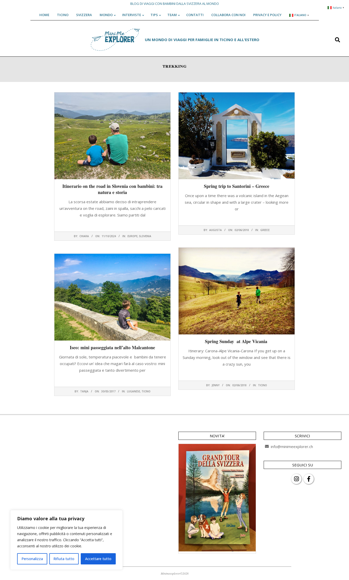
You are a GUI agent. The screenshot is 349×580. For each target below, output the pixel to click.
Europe (132, 236)
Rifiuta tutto (63, 558)
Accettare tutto (98, 558)
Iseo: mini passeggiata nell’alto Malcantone (112, 347)
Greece (265, 230)
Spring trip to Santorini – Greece (236, 186)
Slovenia (145, 236)
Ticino (262, 385)
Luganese (133, 391)
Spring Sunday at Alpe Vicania (237, 341)
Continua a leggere (112, 225)
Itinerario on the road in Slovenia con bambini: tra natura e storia (112, 189)
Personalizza (32, 558)
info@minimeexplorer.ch (292, 446)
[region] (66, 540)
